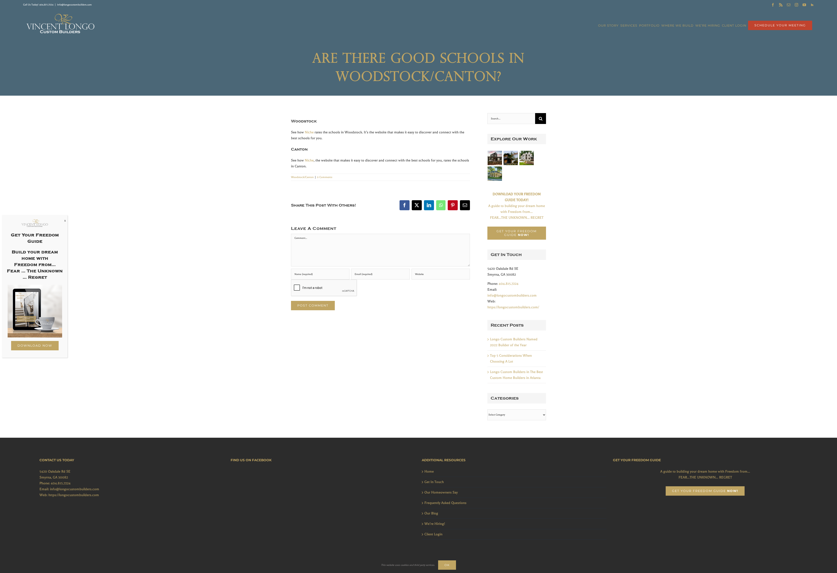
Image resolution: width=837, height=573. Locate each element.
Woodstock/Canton (302, 177)
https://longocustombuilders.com (73, 495)
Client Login (433, 534)
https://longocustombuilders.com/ (513, 307)
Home (429, 471)
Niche (309, 132)
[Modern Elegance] (494, 158)
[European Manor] (526, 158)
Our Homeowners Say (441, 492)
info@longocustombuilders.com (74, 4)
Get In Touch (434, 482)
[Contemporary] (510, 158)
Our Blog (431, 513)
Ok (447, 565)
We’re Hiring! (434, 524)
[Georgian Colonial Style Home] (494, 173)
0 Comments (324, 177)
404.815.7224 (46, 4)
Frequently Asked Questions (445, 503)
